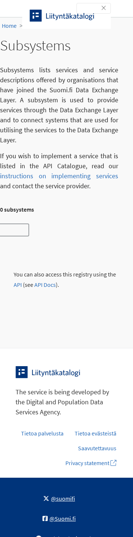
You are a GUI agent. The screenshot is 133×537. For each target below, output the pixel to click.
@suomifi (63, 498)
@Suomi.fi (63, 518)
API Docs (45, 284)
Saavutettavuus (97, 448)
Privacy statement (87, 463)
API (18, 284)
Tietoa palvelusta (42, 433)
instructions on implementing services (59, 176)
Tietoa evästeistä (95, 433)
